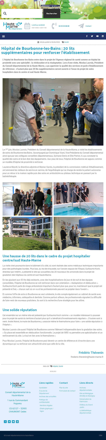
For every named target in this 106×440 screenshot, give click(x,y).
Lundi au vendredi (38, 25)
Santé (66, 42)
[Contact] (81, 26)
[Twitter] (92, 36)
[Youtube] (97, 36)
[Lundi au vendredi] (27, 26)
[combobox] (21, 13)
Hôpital (55, 366)
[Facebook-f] (87, 36)
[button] (3, 36)
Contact (88, 26)
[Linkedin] (103, 36)
